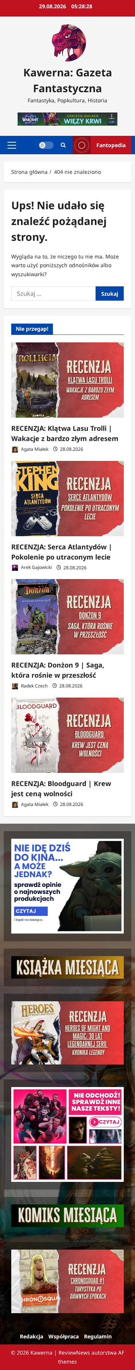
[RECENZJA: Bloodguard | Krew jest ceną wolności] (67, 735)
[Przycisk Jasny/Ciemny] (46, 145)
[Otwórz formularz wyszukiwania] (63, 145)
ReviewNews (74, 1352)
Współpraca (63, 1336)
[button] (12, 145)
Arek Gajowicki (36, 567)
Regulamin (98, 1336)
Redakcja (31, 1336)
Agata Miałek (34, 449)
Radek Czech (34, 686)
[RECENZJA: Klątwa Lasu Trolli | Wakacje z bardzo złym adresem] (67, 380)
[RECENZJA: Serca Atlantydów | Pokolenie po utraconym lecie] (67, 498)
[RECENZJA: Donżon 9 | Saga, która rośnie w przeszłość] (67, 616)
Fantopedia (111, 144)
